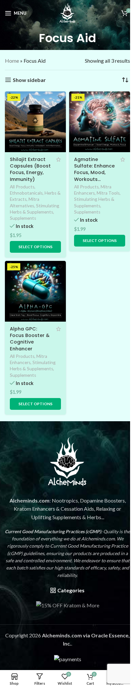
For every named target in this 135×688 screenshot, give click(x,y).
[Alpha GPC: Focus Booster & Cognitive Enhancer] (35, 291)
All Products (22, 186)
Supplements (23, 218)
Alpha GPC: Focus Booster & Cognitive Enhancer (29, 339)
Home (12, 60)
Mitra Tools (108, 193)
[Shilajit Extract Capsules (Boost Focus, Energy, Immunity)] (35, 121)
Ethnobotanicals (26, 193)
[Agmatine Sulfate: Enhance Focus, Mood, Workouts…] (99, 121)
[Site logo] (67, 12)
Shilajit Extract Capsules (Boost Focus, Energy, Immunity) (30, 169)
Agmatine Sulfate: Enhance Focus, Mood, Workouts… (94, 169)
